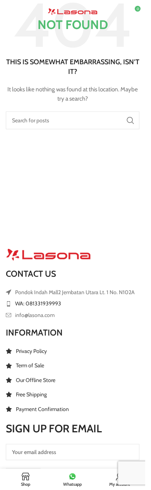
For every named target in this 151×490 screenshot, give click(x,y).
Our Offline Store (35, 380)
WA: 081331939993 (38, 303)
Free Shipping (31, 394)
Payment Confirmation (42, 409)
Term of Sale (30, 365)
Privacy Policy (31, 351)
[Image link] (48, 254)
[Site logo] (73, 10)
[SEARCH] (130, 120)
